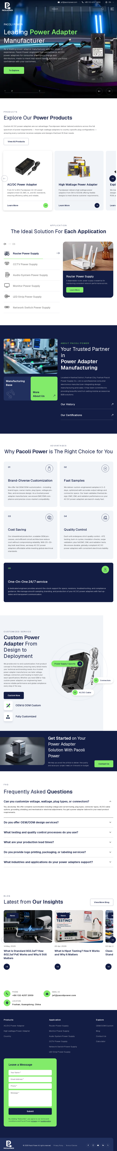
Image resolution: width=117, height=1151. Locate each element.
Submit (30, 1111)
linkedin (103, 1145)
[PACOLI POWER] (7, 6)
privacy (34, 1121)
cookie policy (46, 1121)
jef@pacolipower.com (69, 2)
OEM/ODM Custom (104, 1025)
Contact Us (103, 764)
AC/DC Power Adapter (14, 1025)
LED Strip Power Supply (59, 1052)
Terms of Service (71, 1145)
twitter (108, 1145)
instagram (93, 1145)
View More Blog (101, 902)
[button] (99, 91)
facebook (88, 1145)
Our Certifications (71, 415)
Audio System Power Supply (62, 1036)
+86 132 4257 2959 (93, 2)
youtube (98, 1145)
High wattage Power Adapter (17, 1031)
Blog (98, 1031)
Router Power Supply (58, 1025)
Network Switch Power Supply (63, 1046)
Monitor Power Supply (59, 1031)
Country (7, 1036)
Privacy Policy (58, 1145)
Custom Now (14, 695)
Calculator (101, 1041)
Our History (68, 404)
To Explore (14, 70)
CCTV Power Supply (58, 1041)
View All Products (16, 141)
